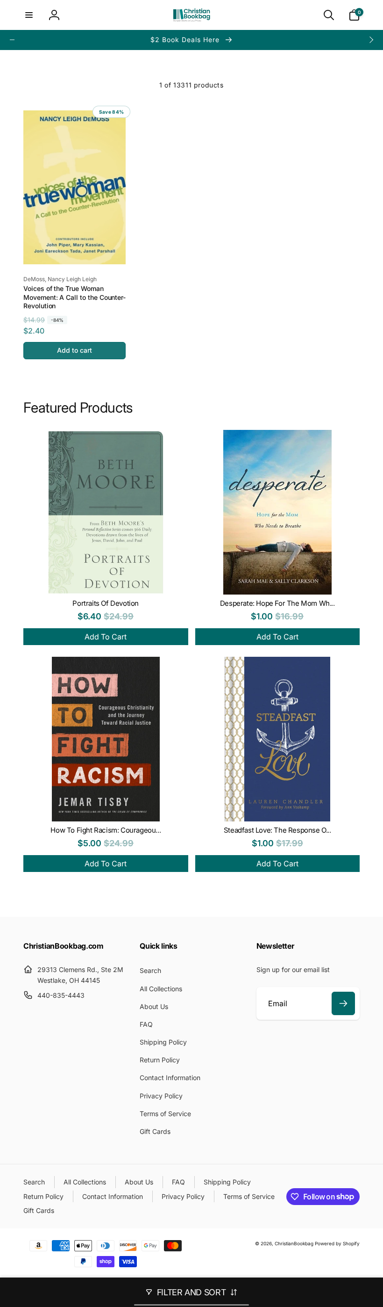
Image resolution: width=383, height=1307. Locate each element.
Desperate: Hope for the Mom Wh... (277, 603)
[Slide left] (12, 40)
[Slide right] (371, 40)
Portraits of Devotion (105, 603)
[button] (29, 15)
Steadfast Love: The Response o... (277, 830)
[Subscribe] (343, 1003)
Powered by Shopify (337, 1243)
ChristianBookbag (294, 1243)
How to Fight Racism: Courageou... (105, 830)
